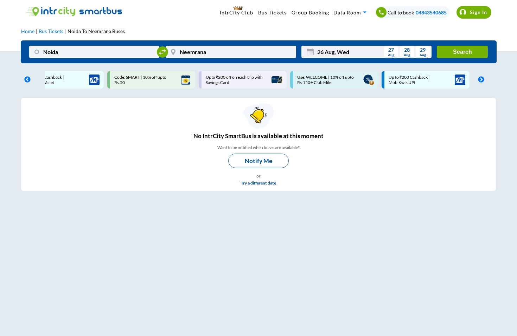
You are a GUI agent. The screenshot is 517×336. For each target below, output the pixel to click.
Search (462, 52)
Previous (25, 79)
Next (479, 79)
